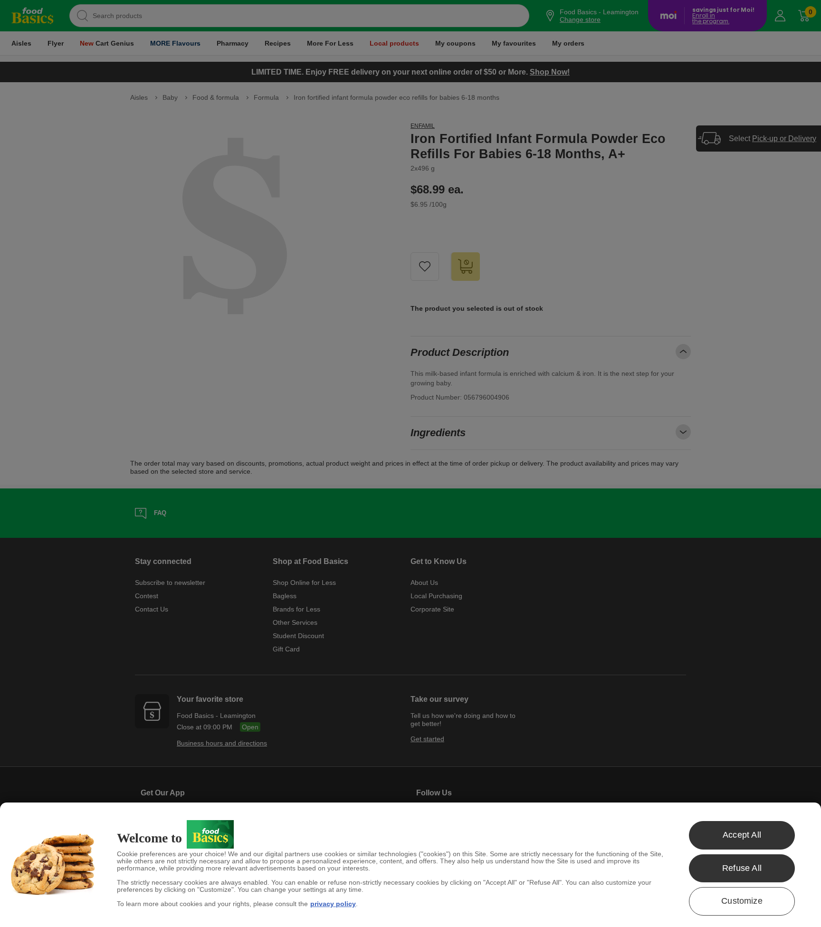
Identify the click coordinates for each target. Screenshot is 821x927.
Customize (742, 901)
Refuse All (742, 868)
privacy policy (333, 904)
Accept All (742, 835)
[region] (410, 865)
